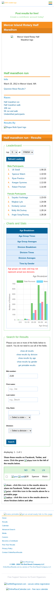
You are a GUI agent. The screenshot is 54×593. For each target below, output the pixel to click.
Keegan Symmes (19, 183)
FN (33, 470)
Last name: (10, 395)
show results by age (27, 358)
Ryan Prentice (18, 178)
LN (43, 470)
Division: (9, 426)
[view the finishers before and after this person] (22, 477)
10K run (7, 108)
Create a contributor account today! (27, 17)
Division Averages (27, 258)
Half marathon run (11, 102)
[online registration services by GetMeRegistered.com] (27, 583)
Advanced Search (8, 529)
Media (4, 533)
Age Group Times (27, 236)
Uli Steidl (16, 170)
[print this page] (11, 514)
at (19, 152)
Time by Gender (27, 264)
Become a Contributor (10, 541)
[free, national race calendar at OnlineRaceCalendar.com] (27, 589)
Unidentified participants (14, 114)
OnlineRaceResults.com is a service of (27, 567)
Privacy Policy (7, 548)
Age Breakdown (27, 231)
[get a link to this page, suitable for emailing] (36, 514)
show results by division (26, 355)
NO (25, 470)
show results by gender (27, 362)
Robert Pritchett (19, 187)
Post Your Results (8, 545)
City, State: (10, 408)
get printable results (27, 365)
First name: (10, 384)
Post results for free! (27, 13)
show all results (27, 351)
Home (4, 518)
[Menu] (50, 3)
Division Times (27, 253)
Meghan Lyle (17, 202)
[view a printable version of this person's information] (15, 477)
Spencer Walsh (18, 174)
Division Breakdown (27, 247)
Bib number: (11, 371)
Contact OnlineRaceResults (12, 552)
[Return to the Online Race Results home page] (9, 2)
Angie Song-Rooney (20, 215)
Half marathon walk (12, 105)
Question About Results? (15, 89)
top (7, 152)
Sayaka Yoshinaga (20, 198)
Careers (5, 537)
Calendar (5, 525)
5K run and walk (11, 111)
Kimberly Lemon (19, 206)
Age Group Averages (27, 242)
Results (5, 522)
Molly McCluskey (19, 210)
